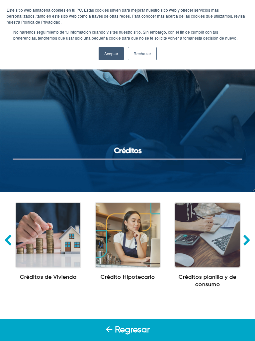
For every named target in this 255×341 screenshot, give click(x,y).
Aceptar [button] (111, 53)
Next (246, 240)
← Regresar (128, 330)
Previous (8, 240)
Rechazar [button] (142, 53)
